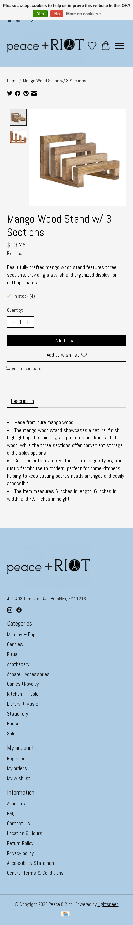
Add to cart (66, 340)
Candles (15, 644)
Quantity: (15, 310)
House (13, 723)
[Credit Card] (65, 914)
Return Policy (20, 843)
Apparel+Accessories (28, 674)
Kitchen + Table (23, 693)
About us (16, 803)
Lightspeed (108, 904)
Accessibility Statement (31, 863)
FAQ (11, 813)
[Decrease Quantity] (13, 322)
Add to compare (26, 368)
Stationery (17, 713)
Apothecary (18, 664)
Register (16, 758)
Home (12, 81)
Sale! (11, 733)
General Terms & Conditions (35, 872)
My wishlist (18, 778)
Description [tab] (22, 401)
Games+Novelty (23, 684)
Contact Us (18, 823)
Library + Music (22, 703)
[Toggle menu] (119, 46)
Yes (40, 14)
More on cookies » (84, 14)
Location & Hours (24, 833)
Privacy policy (20, 853)
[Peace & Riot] (45, 45)
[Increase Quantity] (27, 322)
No (57, 14)
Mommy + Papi (21, 634)
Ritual (12, 654)
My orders (17, 768)
